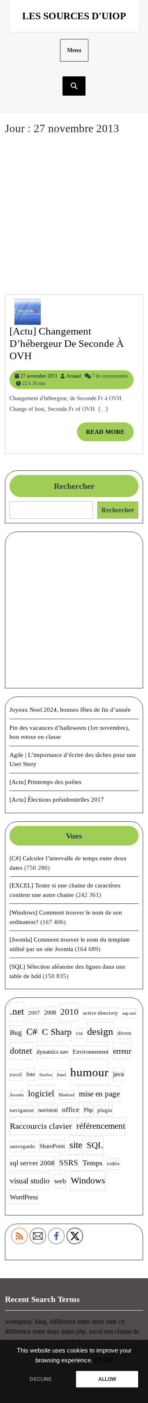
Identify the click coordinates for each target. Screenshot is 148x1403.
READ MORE (110, 435)
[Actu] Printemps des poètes (45, 782)
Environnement (91, 1051)
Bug (16, 1032)
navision (48, 1110)
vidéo (113, 1164)
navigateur (22, 1110)
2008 (50, 1012)
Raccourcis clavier (41, 1125)
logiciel (41, 1093)
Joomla (16, 1095)
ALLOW (107, 1379)
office (70, 1110)
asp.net (129, 1013)
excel (16, 1074)
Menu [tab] (74, 50)
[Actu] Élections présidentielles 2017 (56, 799)
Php (88, 1110)
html (61, 1075)
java (118, 1074)
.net (17, 1011)
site (75, 1145)
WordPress (24, 1197)
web (60, 1181)
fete (30, 1074)
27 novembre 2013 (39, 376)
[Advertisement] (74, 216)
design (100, 1031)
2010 (69, 1011)
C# (31, 1032)
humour (89, 1072)
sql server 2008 (32, 1163)
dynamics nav (52, 1051)
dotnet (21, 1050)
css (79, 1033)
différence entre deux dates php (45, 1331)
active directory (100, 1013)
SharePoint (52, 1146)
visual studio (30, 1180)
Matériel (66, 1095)
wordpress (18, 1321)
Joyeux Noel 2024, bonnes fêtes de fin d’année (70, 709)
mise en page (99, 1093)
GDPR (104, 1360)
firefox (46, 1075)
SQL (95, 1145)
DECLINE (41, 1379)
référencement (100, 1125)
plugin (104, 1110)
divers (124, 1033)
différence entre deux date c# (87, 1321)
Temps (92, 1163)
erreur (122, 1051)
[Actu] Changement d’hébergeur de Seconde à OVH (66, 343)
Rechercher (74, 486)
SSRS (68, 1162)
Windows (88, 1180)
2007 (34, 1013)
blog (40, 1321)
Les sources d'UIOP (74, 16)
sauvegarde (22, 1146)
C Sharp (57, 1032)
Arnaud (73, 376)
